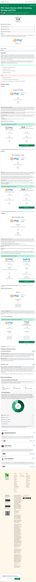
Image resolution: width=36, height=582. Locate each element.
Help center (22, 475)
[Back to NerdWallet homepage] (1, 5)
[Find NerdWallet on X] (23, 498)
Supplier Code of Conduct (28, 477)
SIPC (19, 540)
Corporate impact (15, 479)
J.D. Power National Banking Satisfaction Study (21, 356)
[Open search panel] (26, 2)
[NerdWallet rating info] (12, 133)
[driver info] (27, 199)
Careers (15, 477)
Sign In (29, 1)
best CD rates (12, 346)
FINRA (18, 540)
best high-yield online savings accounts (28, 149)
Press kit (15, 490)
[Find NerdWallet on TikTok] (30, 498)
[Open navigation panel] (1, 2)
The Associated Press (19, 437)
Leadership (16, 476)
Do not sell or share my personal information (28, 486)
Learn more (28, 145)
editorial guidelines (22, 427)
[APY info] (29, 336)
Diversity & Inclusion (15, 482)
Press (15, 489)
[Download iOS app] (7, 500)
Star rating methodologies (16, 486)
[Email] (34, 432)
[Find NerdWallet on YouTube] (25, 498)
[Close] (20, 575)
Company (15, 475)
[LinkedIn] (34, 445)
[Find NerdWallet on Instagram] (27, 498)
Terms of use (28, 475)
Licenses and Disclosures (17, 513)
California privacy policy (28, 480)
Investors (15, 491)
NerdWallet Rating (26, 133)
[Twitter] (33, 432)
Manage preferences (10, 578)
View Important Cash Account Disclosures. (17, 552)
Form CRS (16, 543)
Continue (17, 578)
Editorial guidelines (15, 484)
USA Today (24, 437)
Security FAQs (22, 476)
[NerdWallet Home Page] (5, 2)
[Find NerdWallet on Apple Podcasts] (28, 498)
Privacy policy (28, 478)
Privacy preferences (28, 482)
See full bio (32, 440)
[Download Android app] (7, 506)
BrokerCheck (15, 547)
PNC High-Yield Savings (17, 182)
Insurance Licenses (16, 522)
